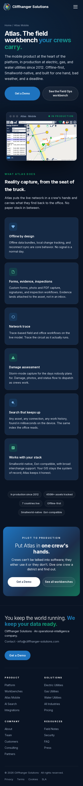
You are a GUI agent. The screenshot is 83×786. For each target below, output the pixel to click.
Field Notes (51, 729)
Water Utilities (52, 697)
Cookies (33, 779)
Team (8, 735)
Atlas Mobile (12, 697)
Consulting (11, 747)
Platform (10, 685)
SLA (44, 779)
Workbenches (14, 691)
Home (8, 25)
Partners (10, 754)
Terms (21, 779)
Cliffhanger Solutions (30, 7)
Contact (10, 641)
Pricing (48, 710)
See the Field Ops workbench (60, 93)
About (8, 729)
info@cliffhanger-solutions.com (38, 641)
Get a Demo (22, 93)
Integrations (12, 710)
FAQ (46, 741)
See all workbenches (59, 581)
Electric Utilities (53, 685)
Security (49, 735)
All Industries (52, 704)
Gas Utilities (51, 691)
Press (47, 747)
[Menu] (75, 7)
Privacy (9, 779)
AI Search (11, 704)
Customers (11, 741)
